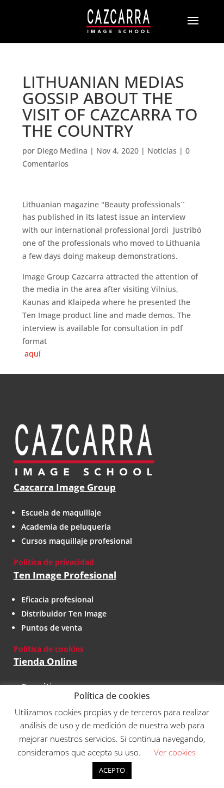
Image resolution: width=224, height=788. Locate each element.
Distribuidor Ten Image (64, 613)
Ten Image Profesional (65, 575)
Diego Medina (62, 150)
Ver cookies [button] (175, 752)
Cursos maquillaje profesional (76, 541)
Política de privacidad (54, 562)
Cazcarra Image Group (65, 487)
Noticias (162, 150)
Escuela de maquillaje (61, 512)
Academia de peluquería (66, 527)
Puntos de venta (51, 627)
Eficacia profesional (57, 599)
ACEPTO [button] (112, 770)
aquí (31, 353)
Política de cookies (49, 649)
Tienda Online (45, 661)
